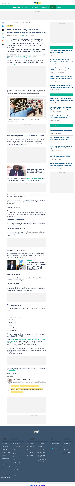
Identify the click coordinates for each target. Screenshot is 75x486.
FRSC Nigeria (15, 386)
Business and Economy (18, 22)
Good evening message (36, 389)
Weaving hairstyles (16, 392)
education (12, 370)
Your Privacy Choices (39, 485)
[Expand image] (44, 98)
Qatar (13, 389)
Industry (53, 7)
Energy (37, 7)
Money (31, 7)
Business (16, 7)
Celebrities (53, 72)
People (52, 63)
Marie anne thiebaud (22, 389)
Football (52, 81)
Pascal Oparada (24, 35)
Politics (52, 142)
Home (8, 22)
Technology (25, 7)
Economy (59, 7)
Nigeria (15, 64)
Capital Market (45, 7)
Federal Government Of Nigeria (30, 386)
